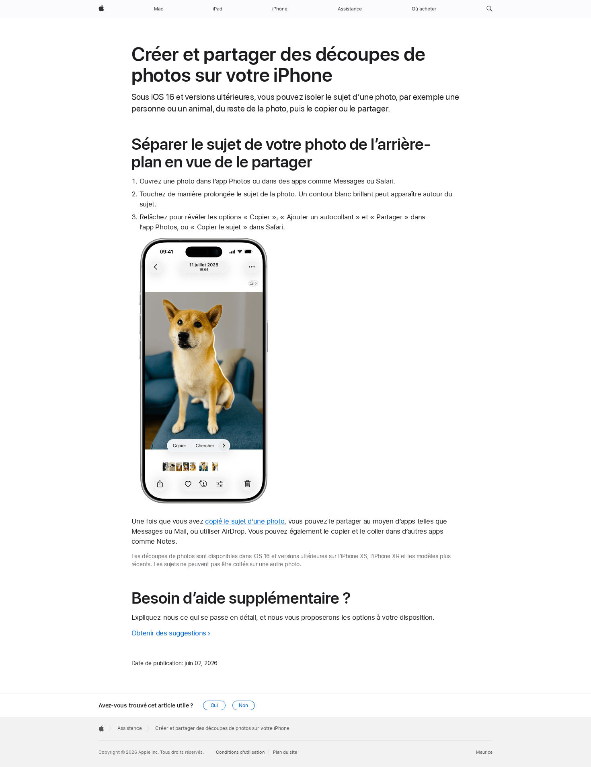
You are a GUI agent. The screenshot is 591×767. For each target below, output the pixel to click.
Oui (214, 705)
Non (243, 705)
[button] (489, 9)
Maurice (484, 752)
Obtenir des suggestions (168, 633)
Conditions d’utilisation (240, 752)
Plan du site (285, 752)
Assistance (129, 728)
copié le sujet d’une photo (244, 521)
